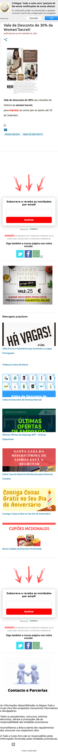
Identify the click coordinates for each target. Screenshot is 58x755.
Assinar (29, 219)
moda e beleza (12, 134)
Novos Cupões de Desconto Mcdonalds (22, 549)
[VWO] (12, 18)
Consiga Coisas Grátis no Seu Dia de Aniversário (26, 514)
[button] (5, 40)
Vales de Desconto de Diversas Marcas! (22, 399)
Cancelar (33, 18)
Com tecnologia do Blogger (31, 744)
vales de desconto (32, 134)
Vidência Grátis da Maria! (15, 364)
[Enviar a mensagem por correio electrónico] (5, 131)
